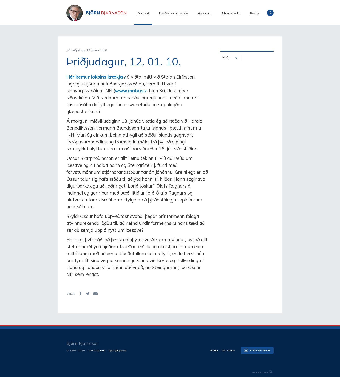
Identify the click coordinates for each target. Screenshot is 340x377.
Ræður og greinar (173, 13)
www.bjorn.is (97, 350)
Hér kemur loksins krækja (94, 77)
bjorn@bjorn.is (117, 350)
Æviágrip (205, 13)
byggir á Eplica (263, 371)
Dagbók (143, 13)
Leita (270, 13)
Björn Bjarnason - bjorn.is (101, 13)
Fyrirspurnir (260, 350)
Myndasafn (231, 13)
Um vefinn (228, 350)
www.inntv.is (129, 91)
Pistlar (214, 350)
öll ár (226, 57)
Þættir (255, 13)
